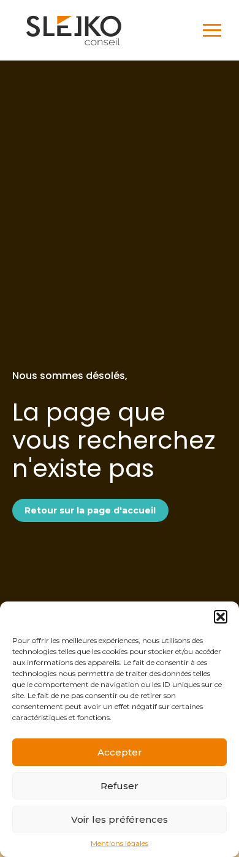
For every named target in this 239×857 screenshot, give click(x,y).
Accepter (119, 752)
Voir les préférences (119, 819)
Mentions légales (119, 843)
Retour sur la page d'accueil (90, 510)
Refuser (119, 786)
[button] (220, 617)
